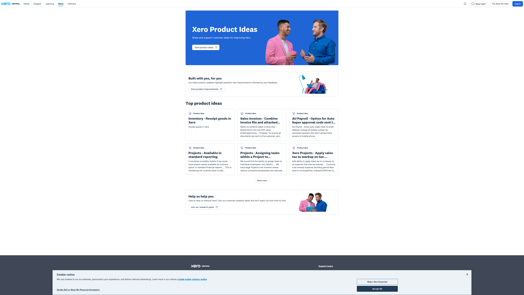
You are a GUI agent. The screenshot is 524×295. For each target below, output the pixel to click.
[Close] (467, 274)
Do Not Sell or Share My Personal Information (78, 289)
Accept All (377, 288)
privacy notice (199, 279)
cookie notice (184, 279)
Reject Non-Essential (377, 281)
